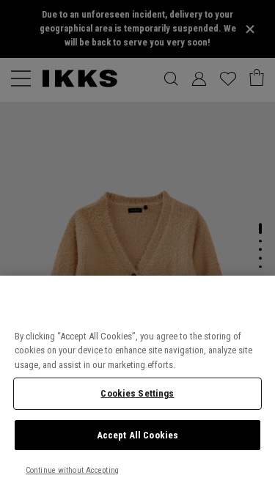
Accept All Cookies (137, 435)
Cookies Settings (137, 393)
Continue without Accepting (72, 470)
